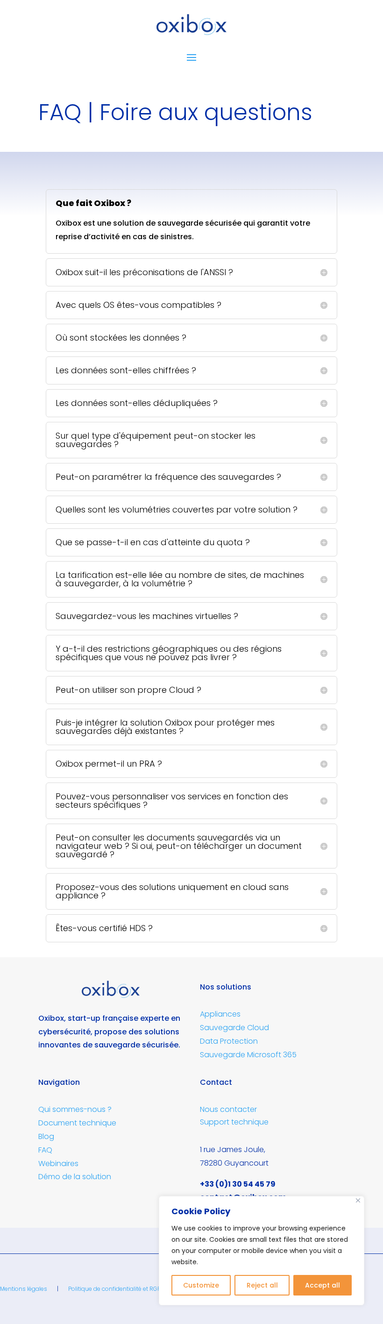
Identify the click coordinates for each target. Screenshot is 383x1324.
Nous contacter (228, 1109)
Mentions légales (23, 1289)
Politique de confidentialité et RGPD (116, 1289)
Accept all (322, 1285)
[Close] (358, 1200)
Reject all (262, 1285)
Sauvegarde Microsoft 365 (248, 1054)
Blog (46, 1136)
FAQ (45, 1150)
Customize (201, 1285)
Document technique (77, 1123)
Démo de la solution (74, 1176)
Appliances (220, 1014)
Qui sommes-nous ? (75, 1109)
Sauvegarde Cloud (234, 1027)
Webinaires (58, 1163)
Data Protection (229, 1041)
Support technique (234, 1122)
